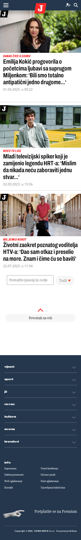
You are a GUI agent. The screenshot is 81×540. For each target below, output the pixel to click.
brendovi (11, 441)
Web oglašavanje (13, 481)
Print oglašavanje (50, 481)
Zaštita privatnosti (13, 474)
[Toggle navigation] (6, 5)
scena (9, 429)
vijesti (9, 366)
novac (9, 404)
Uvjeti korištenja (49, 468)
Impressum (10, 468)
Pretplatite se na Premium (55, 511)
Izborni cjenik (48, 474)
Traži (63, 280)
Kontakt (8, 487)
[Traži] (76, 5)
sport (9, 379)
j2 (5, 391)
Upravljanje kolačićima (53, 487)
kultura (10, 416)
